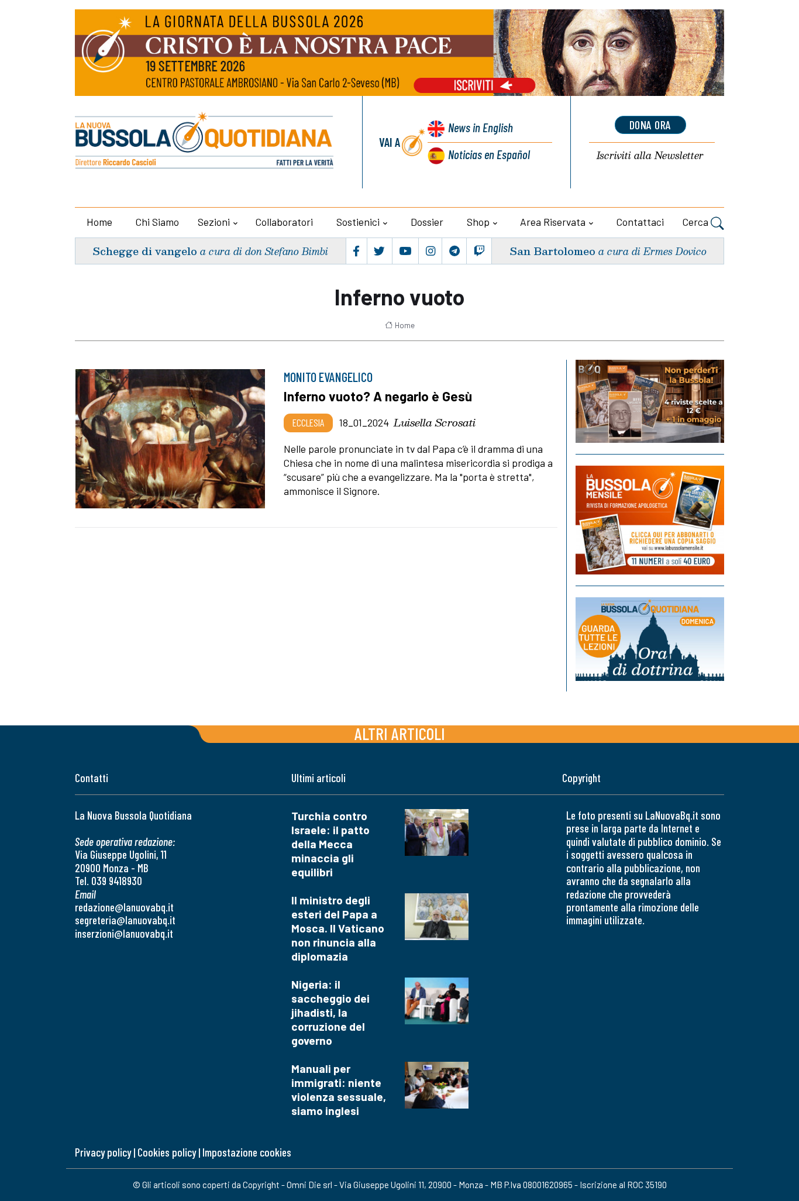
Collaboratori (284, 221)
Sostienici (358, 221)
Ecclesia (308, 422)
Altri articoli (399, 733)
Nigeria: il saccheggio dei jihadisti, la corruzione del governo (330, 1012)
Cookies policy (166, 1152)
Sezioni (214, 221)
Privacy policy (103, 1152)
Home (99, 221)
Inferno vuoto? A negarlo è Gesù (378, 396)
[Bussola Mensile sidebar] (650, 520)
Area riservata (553, 221)
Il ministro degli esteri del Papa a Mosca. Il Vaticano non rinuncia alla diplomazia (337, 928)
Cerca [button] (697, 221)
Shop (478, 221)
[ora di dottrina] (650, 638)
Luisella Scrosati (435, 422)
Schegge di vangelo (144, 250)
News (480, 127)
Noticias (489, 154)
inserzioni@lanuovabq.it (124, 933)
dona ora (650, 125)
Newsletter (650, 156)
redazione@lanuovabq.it (124, 907)
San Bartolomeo (552, 250)
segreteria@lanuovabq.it (125, 920)
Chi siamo (157, 221)
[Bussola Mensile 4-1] (650, 401)
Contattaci (640, 221)
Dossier (427, 221)
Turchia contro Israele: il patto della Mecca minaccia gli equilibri (330, 844)
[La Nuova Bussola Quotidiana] (205, 142)
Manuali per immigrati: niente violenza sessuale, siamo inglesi (338, 1089)
